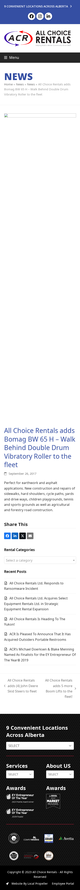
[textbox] (40, 560)
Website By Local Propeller (29, 883)
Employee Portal (63, 883)
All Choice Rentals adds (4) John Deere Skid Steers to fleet (21, 686)
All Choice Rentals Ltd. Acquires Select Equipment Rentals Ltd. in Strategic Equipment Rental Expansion (36, 603)
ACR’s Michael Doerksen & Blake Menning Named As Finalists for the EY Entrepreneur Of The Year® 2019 (40, 654)
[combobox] (40, 560)
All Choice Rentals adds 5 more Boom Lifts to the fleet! (57, 688)
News (20, 84)
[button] (11, 57)
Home (8, 84)
